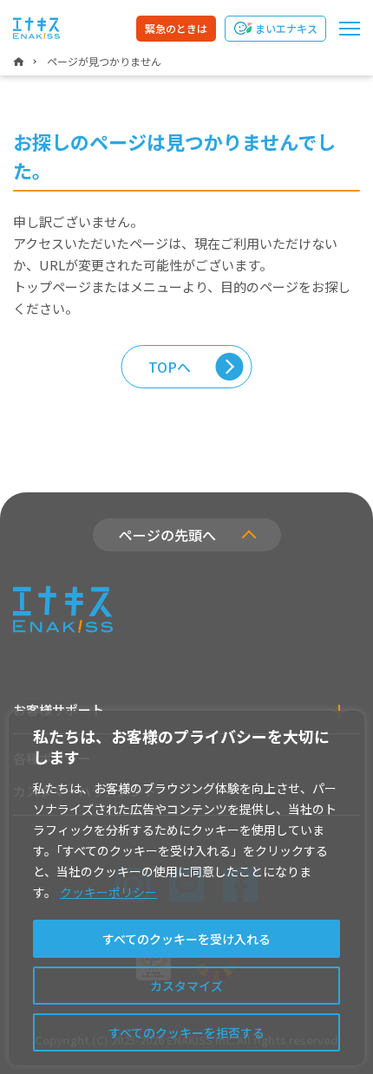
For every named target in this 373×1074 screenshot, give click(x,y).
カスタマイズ (186, 985)
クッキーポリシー (108, 892)
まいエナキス (286, 28)
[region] (186, 888)
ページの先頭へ (167, 534)
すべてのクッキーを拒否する (186, 1032)
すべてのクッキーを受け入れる (186, 938)
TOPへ (169, 366)
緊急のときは (176, 28)
